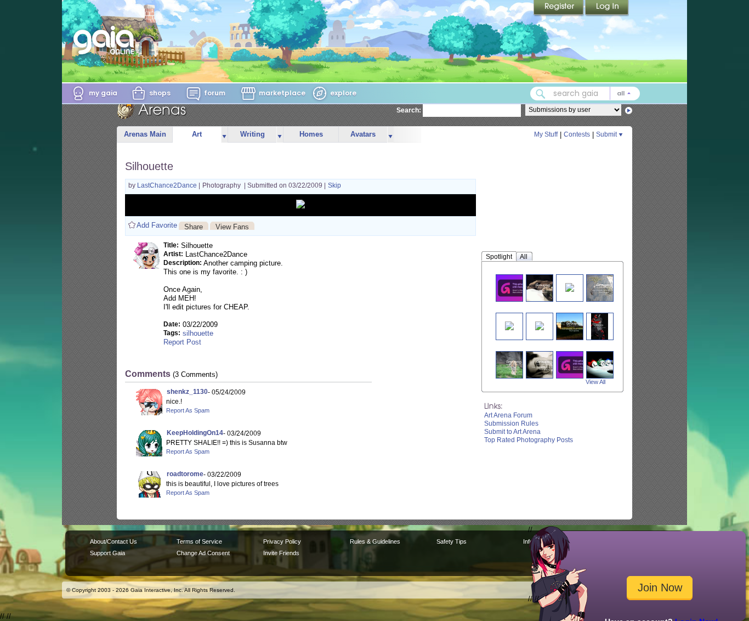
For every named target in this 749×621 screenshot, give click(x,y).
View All (595, 382)
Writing (252, 134)
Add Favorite (157, 225)
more (224, 135)
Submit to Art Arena (512, 432)
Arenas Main (145, 134)
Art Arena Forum (508, 415)
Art (197, 134)
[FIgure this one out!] (576, 364)
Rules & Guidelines (375, 541)
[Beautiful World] (574, 326)
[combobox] (585, 93)
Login (607, 8)
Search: (408, 110)
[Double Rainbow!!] (516, 288)
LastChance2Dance (167, 185)
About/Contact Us (113, 541)
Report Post (182, 342)
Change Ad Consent (203, 553)
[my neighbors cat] (539, 325)
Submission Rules (511, 423)
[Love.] (608, 364)
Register (559, 8)
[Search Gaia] (540, 93)
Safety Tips (451, 541)
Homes (311, 134)
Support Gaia (107, 553)
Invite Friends (281, 553)
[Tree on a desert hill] (604, 288)
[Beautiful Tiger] (513, 364)
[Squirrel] (569, 287)
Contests (577, 134)
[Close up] (544, 364)
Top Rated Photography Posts (528, 440)
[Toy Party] (509, 325)
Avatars (363, 134)
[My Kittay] (543, 288)
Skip (334, 185)
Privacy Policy (282, 541)
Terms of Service (199, 541)
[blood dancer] (600, 326)
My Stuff (546, 134)
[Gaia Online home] (106, 40)
